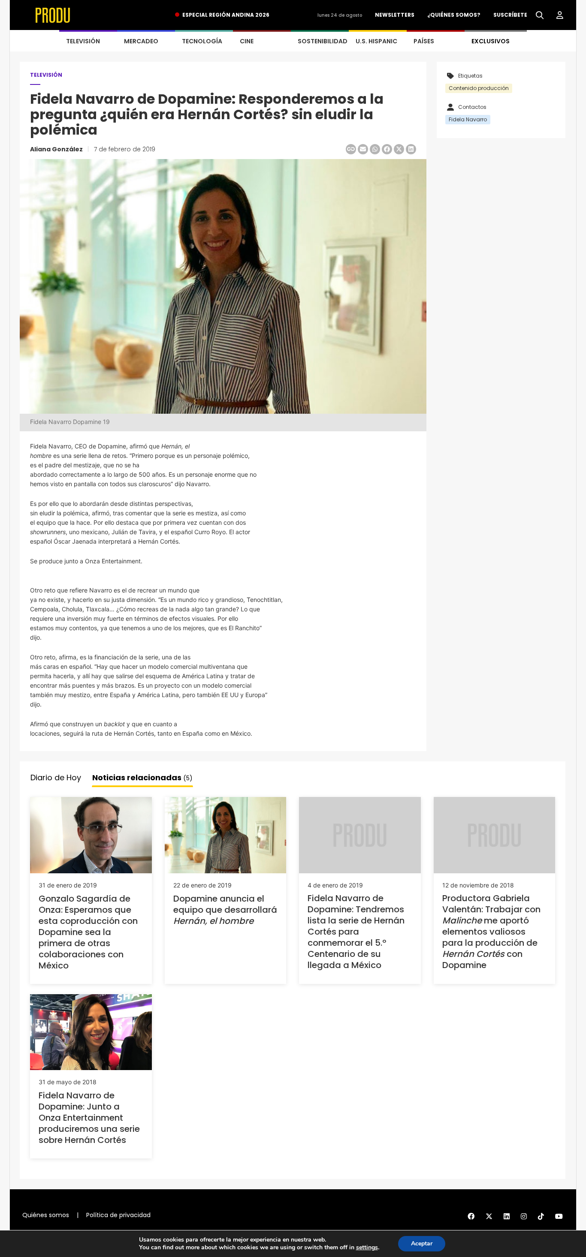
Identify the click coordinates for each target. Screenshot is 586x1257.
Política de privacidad (118, 1215)
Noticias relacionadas (142, 777)
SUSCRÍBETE (510, 14)
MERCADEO (141, 41)
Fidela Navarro (468, 119)
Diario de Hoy (55, 777)
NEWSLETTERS (394, 14)
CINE (247, 41)
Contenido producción (479, 88)
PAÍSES (424, 41)
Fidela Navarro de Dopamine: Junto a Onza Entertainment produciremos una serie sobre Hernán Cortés (89, 1117)
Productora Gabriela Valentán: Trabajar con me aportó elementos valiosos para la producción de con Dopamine (491, 931)
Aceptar (421, 1243)
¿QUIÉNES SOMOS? (453, 14)
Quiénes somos (45, 1215)
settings (367, 1247)
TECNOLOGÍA (202, 41)
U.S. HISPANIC (376, 41)
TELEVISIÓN (83, 41)
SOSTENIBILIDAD (322, 41)
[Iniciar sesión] (559, 15)
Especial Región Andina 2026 (225, 14)
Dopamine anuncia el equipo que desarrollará (225, 910)
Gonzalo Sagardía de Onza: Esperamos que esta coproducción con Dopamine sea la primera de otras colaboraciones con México (88, 932)
